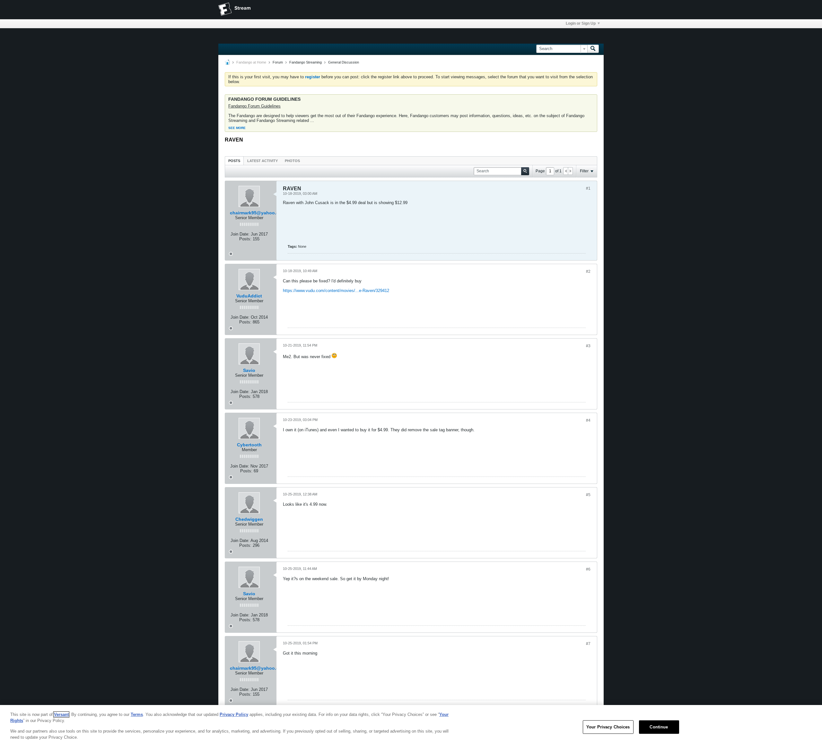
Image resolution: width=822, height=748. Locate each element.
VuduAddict (249, 295)
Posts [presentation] (234, 161)
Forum (278, 62)
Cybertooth (249, 444)
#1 (588, 188)
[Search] (593, 49)
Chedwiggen (249, 519)
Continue (659, 727)
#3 (588, 346)
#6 (588, 569)
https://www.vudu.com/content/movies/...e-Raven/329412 (336, 290)
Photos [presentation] (292, 161)
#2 (588, 271)
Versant (61, 714)
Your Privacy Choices (608, 727)
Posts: (245, 238)
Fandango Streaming (305, 62)
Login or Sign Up (581, 23)
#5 (588, 495)
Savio (249, 370)
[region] (411, 726)
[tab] (234, 160)
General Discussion (343, 62)
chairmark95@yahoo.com (257, 212)
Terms (137, 714)
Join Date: (240, 234)
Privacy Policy (234, 714)
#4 (588, 420)
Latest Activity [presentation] (262, 161)
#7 (588, 643)
